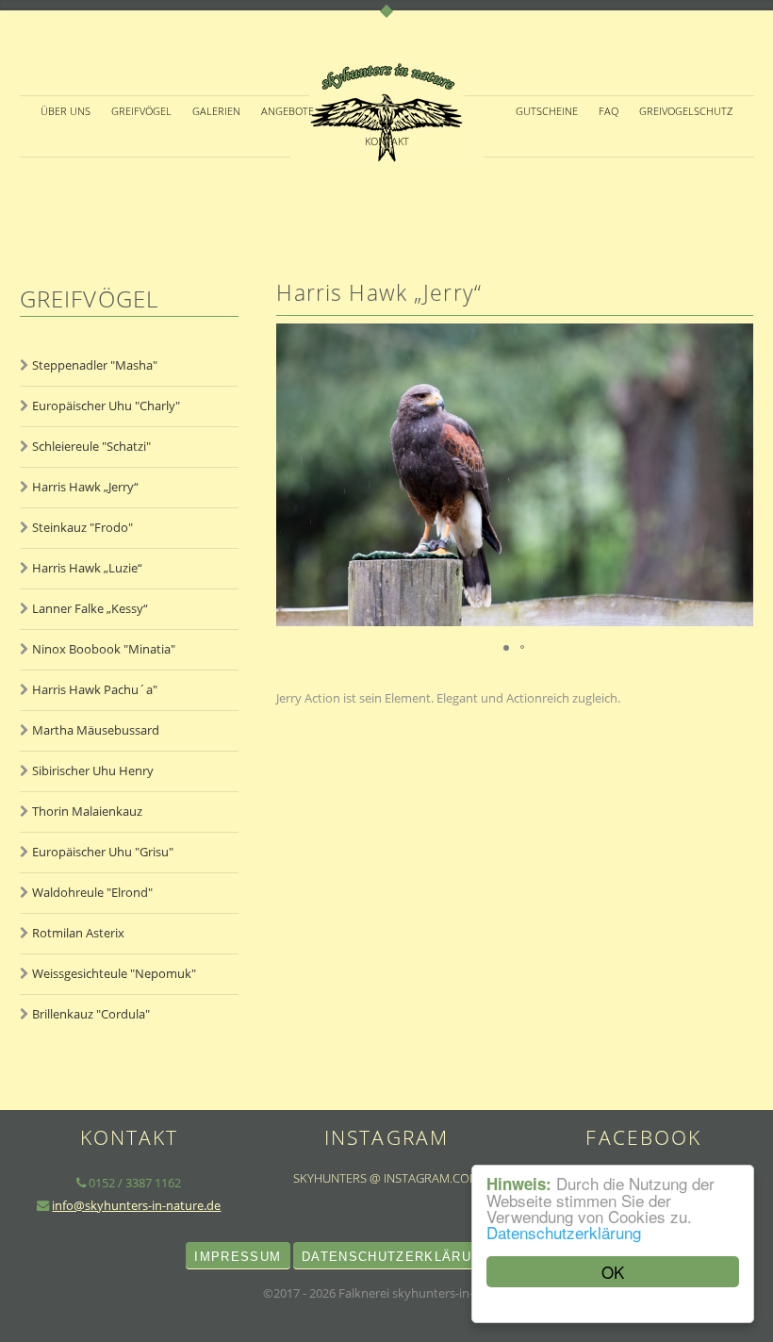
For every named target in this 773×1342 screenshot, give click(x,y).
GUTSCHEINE (547, 111)
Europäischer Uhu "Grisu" (102, 851)
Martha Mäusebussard (95, 729)
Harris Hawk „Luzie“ (87, 567)
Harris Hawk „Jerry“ (85, 486)
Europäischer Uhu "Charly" (106, 405)
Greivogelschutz (685, 111)
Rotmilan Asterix (78, 932)
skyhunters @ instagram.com (386, 1177)
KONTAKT (387, 141)
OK (612, 1272)
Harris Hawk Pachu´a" (94, 689)
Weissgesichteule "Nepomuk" (114, 973)
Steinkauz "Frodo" (82, 527)
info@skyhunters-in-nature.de (136, 1205)
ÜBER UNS (65, 111)
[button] (736, 474)
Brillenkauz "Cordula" (91, 1013)
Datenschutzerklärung (563, 1232)
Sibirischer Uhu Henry (93, 770)
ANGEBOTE (287, 111)
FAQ (608, 111)
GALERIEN (216, 111)
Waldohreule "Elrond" (92, 892)
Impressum (237, 1257)
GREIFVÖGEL (141, 111)
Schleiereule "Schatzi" (91, 446)
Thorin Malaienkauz (87, 811)
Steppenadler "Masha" (94, 364)
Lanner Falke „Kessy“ (90, 608)
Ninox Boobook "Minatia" (103, 648)
